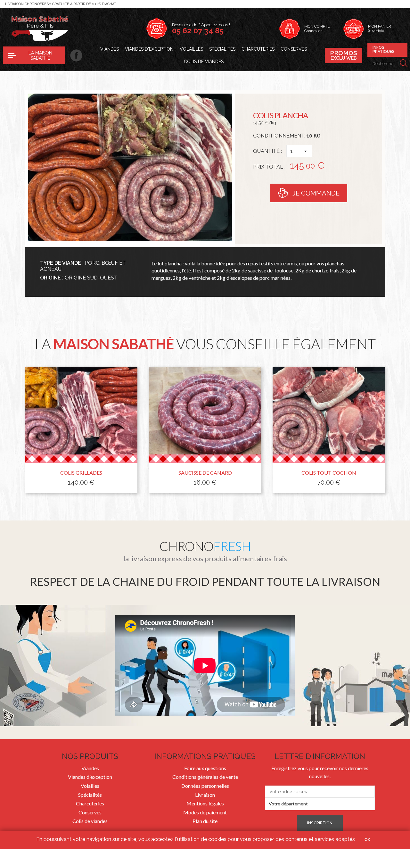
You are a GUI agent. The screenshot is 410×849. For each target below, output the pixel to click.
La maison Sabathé (40, 55)
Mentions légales (205, 803)
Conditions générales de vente (205, 777)
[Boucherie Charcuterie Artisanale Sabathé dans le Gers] (39, 28)
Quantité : (267, 151)
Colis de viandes (204, 61)
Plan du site (205, 821)
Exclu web (343, 55)
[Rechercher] (403, 63)
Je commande (316, 193)
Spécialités (222, 49)
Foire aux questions (205, 768)
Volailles (191, 49)
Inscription (319, 823)
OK (367, 839)
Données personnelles (205, 786)
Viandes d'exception (149, 49)
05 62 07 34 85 (198, 30)
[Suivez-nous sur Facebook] (73, 55)
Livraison (205, 795)
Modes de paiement (205, 812)
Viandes (109, 49)
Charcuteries (258, 49)
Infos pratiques (384, 49)
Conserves (294, 49)
